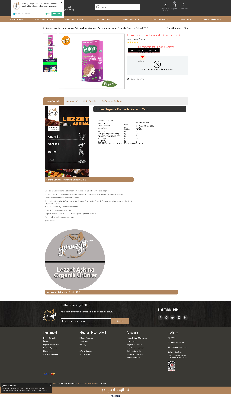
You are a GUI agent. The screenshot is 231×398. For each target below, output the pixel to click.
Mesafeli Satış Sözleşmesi (137, 338)
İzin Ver (56, 13)
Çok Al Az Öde (16, 19)
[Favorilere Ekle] (142, 58)
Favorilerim (184, 9)
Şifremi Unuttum (86, 351)
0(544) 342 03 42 (177, 343)
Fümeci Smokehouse (211, 19)
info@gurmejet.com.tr (179, 347)
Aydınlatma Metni (133, 357)
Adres (173, 338)
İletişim (46, 341)
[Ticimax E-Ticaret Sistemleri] (115, 396)
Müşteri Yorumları (86, 338)
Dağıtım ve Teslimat (112, 101)
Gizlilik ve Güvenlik (134, 351)
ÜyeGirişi (83, 344)
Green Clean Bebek (103, 19)
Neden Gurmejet (49, 338)
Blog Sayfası (48, 351)
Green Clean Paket (160, 19)
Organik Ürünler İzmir (135, 354)
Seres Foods (185, 19)
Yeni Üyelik (84, 341)
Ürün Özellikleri (53, 101)
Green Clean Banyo (131, 19)
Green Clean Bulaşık (74, 19)
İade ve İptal (132, 341)
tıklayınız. (44, 390)
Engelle (47, 13)
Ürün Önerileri (90, 101)
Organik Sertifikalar (51, 344)
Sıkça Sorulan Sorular (135, 348)
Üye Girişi (165, 8)
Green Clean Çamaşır (44, 19)
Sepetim (83, 348)
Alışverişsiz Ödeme (50, 354)
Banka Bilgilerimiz (50, 348)
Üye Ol (165, 10)
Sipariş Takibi (85, 354)
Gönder (120, 321)
